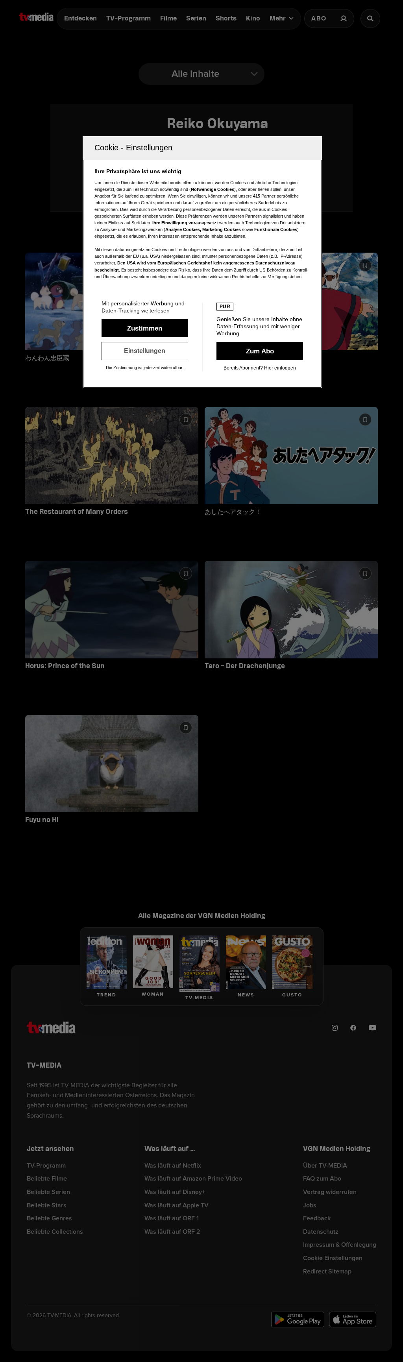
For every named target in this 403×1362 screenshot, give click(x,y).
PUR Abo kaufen (259, 351)
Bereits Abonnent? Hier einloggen (260, 368)
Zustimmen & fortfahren (145, 328)
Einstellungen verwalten (145, 351)
